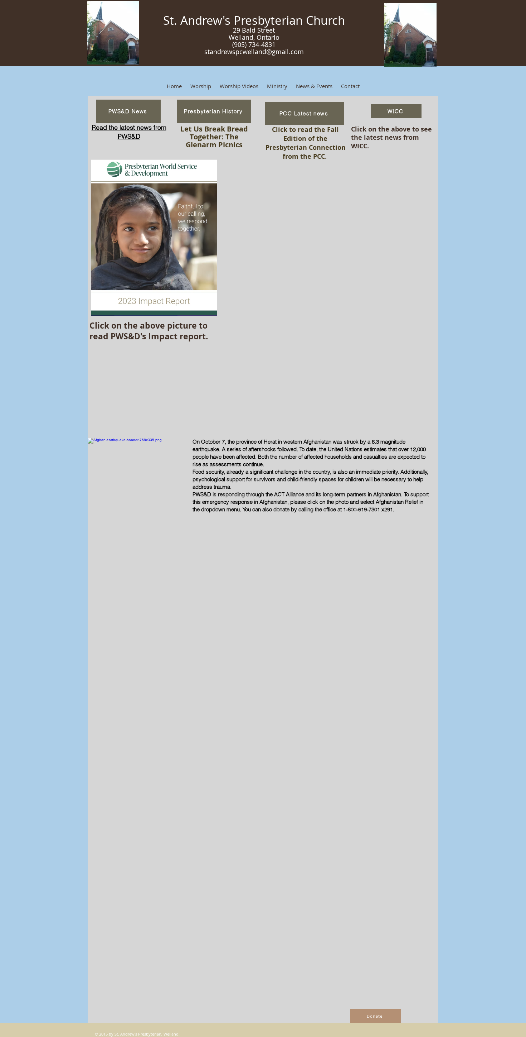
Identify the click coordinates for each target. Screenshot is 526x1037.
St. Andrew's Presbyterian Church (254, 20)
